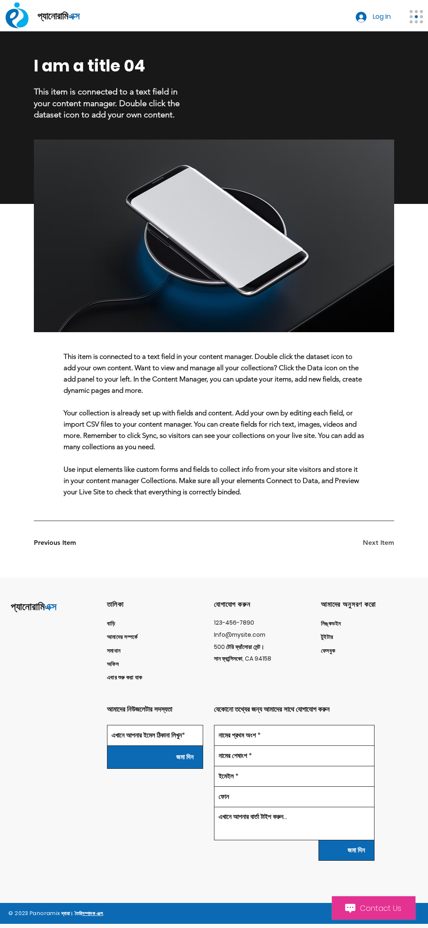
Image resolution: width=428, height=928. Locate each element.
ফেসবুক (328, 651)
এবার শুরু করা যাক (124, 677)
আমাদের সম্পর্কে (122, 637)
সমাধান (113, 651)
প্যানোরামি (33, 606)
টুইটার (327, 637)
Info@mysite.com (239, 635)
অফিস (113, 664)
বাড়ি (111, 624)
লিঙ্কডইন (331, 624)
